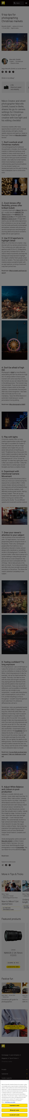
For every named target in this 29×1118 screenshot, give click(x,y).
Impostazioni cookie (14, 1105)
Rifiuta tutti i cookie (14, 1110)
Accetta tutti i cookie (14, 1115)
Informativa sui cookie (10, 1102)
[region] (14, 1099)
